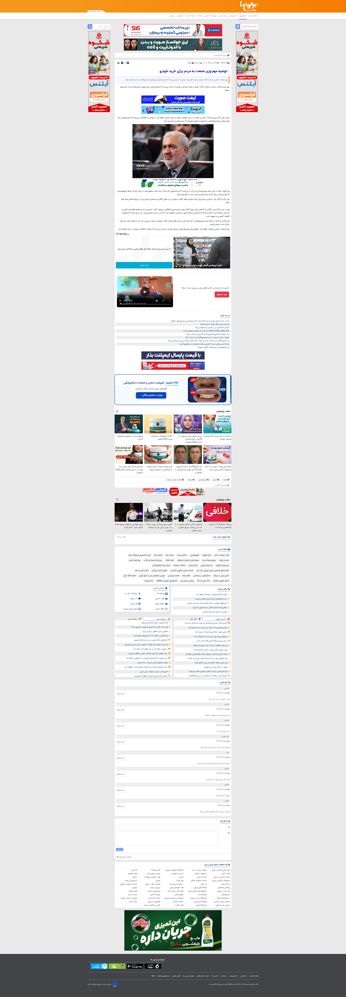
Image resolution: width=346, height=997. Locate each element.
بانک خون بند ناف (203, 580)
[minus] (122, 63)
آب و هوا (134, 598)
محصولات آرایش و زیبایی (221, 880)
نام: (229, 827)
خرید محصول (222, 294)
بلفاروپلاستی (194, 555)
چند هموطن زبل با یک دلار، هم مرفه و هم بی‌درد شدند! (207, 658)
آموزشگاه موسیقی (200, 901)
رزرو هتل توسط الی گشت (153, 560)
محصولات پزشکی (200, 873)
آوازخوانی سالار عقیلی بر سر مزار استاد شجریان (150, 640)
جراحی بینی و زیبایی (222, 905)
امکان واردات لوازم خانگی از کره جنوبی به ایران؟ (209, 607)
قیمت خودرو (159, 598)
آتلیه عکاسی (179, 905)
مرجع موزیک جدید (209, 560)
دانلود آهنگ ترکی (129, 575)
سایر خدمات (132, 901)
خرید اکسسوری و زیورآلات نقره (140, 555)
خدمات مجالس (178, 901)
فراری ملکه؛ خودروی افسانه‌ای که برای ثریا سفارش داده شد (206, 623)
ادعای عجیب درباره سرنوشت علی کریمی (153, 671)
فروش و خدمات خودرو (129, 898)
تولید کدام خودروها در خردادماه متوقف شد (211, 594)
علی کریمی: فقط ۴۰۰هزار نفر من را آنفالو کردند (210, 662)
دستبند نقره (169, 555)
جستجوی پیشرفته (163, 976)
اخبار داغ (194, 619)
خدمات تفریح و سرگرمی (128, 884)
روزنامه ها (160, 593)
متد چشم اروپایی (207, 565)
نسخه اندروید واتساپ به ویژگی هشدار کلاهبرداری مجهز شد (206, 654)
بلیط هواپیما (206, 555)
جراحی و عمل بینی (187, 580)
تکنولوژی (180, 15)
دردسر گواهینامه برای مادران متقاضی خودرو (211, 599)
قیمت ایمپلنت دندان (221, 555)
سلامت (200, 15)
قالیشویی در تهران (153, 901)
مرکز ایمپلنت (148, 580)
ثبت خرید (144, 265)
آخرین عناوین (221, 619)
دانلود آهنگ (169, 560)
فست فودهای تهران (176, 887)
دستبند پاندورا (224, 560)
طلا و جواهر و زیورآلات (152, 877)
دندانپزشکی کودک (223, 898)
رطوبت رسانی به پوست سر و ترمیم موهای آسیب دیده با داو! (207, 337)
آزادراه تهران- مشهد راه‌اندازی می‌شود (154, 622)
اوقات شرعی (159, 608)
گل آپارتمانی (193, 565)
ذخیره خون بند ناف (142, 570)
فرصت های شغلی (202, 976)
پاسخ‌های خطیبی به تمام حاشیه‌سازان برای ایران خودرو (207, 603)
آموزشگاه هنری (201, 905)
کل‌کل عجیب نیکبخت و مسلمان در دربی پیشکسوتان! (208, 675)
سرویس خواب (155, 887)
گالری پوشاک (155, 870)
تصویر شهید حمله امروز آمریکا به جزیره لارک (211, 632)
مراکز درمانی (225, 884)
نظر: (228, 832)
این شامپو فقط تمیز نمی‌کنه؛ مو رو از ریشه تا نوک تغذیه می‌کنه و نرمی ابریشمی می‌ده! (198, 340)
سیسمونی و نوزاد (131, 880)
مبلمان (158, 880)
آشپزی (206, 15)
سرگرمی (172, 15)
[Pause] (176, 266)
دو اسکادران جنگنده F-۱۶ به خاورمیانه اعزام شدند (150, 635)
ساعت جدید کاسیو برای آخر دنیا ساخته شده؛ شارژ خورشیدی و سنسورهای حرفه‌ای (200, 321)
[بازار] (117, 967)
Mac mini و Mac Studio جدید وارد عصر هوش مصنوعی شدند (206, 330)
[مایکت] (99, 967)
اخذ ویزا (134, 870)
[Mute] (180, 266)
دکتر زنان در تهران (223, 891)
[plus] (128, 62)
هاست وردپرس (173, 575)
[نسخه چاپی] (118, 63)
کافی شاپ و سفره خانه (175, 891)
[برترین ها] (248, 6)
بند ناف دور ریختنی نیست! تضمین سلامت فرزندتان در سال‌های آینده (204, 344)
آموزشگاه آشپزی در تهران (174, 870)
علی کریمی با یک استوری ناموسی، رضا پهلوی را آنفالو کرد (146, 658)
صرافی (134, 877)
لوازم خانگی (133, 891)
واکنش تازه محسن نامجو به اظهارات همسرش (150, 676)
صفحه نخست (253, 15)
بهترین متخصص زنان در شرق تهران (152, 575)
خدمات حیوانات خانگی (199, 880)
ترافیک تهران (159, 603)
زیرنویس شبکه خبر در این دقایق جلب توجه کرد (150, 649)
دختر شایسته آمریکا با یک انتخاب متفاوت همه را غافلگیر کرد (146, 667)
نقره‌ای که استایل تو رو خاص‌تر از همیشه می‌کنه (212, 327)
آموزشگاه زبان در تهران (198, 898)
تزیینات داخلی (155, 894)
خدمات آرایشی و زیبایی (221, 877)
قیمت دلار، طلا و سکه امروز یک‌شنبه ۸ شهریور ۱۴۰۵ (149, 627)
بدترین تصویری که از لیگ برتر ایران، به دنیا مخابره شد (207, 627)
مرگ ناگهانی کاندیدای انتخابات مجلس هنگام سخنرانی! (147, 653)
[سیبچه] (152, 967)
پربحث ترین (132, 619)
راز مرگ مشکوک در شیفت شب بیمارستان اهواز (210, 645)
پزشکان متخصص (224, 887)
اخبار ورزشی (233, 15)
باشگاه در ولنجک (179, 565)
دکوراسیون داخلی (154, 891)
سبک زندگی (223, 15)
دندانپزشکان (225, 894)
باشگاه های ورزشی (200, 887)
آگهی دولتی (176, 976)
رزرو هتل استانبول (222, 565)
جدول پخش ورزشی (130, 608)
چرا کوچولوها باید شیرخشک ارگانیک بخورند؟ (213, 347)
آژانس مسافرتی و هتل (152, 905)
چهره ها (214, 15)
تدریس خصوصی (177, 873)
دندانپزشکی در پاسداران (201, 575)
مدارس (181, 877)
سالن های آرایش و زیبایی (221, 870)
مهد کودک (180, 880)
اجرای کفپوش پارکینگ (221, 580)
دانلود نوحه (186, 575)
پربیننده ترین (161, 619)
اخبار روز (243, 15)
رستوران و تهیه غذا (176, 884)
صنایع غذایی (179, 894)
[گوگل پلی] (135, 967)
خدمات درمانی (202, 877)
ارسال (119, 849)
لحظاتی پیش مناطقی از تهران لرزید (155, 631)
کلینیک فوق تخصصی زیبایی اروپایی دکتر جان (213, 570)
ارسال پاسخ (120, 693)
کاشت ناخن (226, 873)
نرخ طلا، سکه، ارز (131, 593)
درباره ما (224, 976)
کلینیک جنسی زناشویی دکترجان (181, 570)
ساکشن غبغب (182, 555)
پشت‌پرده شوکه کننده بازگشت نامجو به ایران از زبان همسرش (146, 644)
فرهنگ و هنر (190, 15)
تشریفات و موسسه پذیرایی (174, 898)
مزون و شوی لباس (153, 873)
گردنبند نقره (158, 555)
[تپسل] (117, 234)
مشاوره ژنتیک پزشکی (159, 570)
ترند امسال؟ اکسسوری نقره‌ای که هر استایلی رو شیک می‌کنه (207, 334)
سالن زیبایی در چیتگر (221, 575)
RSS (153, 976)
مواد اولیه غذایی (134, 560)
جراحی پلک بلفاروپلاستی (161, 565)
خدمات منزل (132, 894)
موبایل (134, 887)
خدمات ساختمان (154, 898)
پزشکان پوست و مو (200, 870)
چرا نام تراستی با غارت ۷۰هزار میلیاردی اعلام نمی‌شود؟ (208, 671)
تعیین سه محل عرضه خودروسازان (215, 612)
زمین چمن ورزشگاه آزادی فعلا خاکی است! (211, 641)
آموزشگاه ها (202, 894)
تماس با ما (214, 976)
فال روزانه (134, 603)
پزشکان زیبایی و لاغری (222, 901)
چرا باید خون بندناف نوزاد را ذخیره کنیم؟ (214, 324)
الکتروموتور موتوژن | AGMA (167, 580)
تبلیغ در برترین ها (188, 976)
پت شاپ (204, 884)
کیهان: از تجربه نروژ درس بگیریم (215, 667)
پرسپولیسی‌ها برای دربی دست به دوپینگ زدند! (210, 636)
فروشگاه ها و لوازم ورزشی (197, 891)
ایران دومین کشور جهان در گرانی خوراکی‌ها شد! (210, 649)
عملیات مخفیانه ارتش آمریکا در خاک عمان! (152, 662)
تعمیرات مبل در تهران (152, 884)
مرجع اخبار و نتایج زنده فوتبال (188, 560)
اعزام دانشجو (132, 873)
